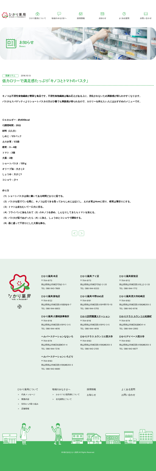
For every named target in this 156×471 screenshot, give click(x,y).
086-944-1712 (130, 288)
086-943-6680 (53, 369)
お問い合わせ (128, 394)
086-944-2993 (131, 329)
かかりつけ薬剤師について (68, 394)
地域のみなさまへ (61, 389)
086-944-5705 (92, 308)
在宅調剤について (64, 399)
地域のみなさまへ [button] (59, 18)
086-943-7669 (53, 288)
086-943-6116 (130, 308)
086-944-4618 (92, 329)
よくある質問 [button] (124, 18)
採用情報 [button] (81, 18)
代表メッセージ (28, 394)
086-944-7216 (53, 349)
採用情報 (91, 389)
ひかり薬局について (37, 18)
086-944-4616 (53, 329)
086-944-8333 (92, 288)
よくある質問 (128, 389)
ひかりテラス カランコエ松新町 (135, 316)
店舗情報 (25, 408)
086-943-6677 (131, 349)
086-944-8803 (53, 308)
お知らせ (102, 18)
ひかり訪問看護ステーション (95, 316)
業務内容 (25, 399)
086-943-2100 (92, 349)
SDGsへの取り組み (29, 404)
